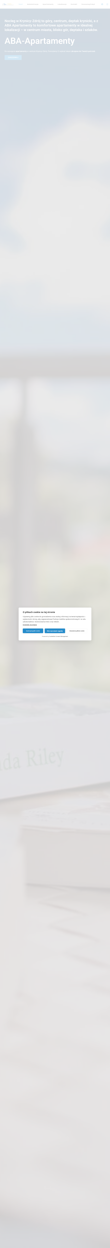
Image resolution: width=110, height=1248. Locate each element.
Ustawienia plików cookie (76, 631)
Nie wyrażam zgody (55, 631)
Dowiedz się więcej (30, 625)
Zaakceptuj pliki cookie (33, 631)
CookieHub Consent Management (58, 636)
